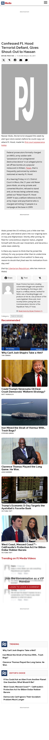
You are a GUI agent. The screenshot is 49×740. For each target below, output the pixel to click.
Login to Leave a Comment (24, 587)
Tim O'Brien (5, 355)
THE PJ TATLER (16, 316)
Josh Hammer (6, 472)
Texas (28, 168)
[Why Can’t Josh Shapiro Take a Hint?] (24, 336)
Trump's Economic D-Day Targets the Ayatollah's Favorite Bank (23, 507)
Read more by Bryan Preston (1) (30, 311)
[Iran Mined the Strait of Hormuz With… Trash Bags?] (24, 411)
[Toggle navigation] (45, 3)
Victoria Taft (6, 511)
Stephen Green (7, 433)
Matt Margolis (7, 394)
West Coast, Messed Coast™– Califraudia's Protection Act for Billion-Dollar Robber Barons (23, 547)
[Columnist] (8, 288)
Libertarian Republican (18, 268)
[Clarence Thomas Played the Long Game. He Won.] (24, 450)
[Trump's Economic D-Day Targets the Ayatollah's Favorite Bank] (24, 489)
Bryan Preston (7, 56)
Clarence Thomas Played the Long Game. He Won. (21, 468)
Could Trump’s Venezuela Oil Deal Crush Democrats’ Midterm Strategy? (23, 390)
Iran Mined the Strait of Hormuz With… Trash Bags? (23, 429)
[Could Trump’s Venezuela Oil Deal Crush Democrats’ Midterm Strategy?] (24, 373)
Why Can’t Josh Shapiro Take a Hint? (22, 352)
